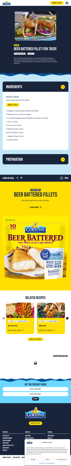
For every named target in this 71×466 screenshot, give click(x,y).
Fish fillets (6, 436)
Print (66, 178)
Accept (33, 459)
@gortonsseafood (60, 356)
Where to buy (57, 3)
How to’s (50, 438)
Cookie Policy (42, 463)
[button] (67, 318)
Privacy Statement (50, 463)
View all (5, 450)
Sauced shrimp (7, 441)
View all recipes (35, 339)
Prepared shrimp (7, 438)
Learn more (34, 207)
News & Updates (29, 438)
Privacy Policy (38, 454)
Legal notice (16, 457)
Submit (35, 399)
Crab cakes (6, 448)
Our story (28, 436)
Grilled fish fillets (8, 445)
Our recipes (51, 436)
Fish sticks (6, 443)
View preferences (62, 459)
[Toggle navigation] (66, 3)
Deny (47, 459)
